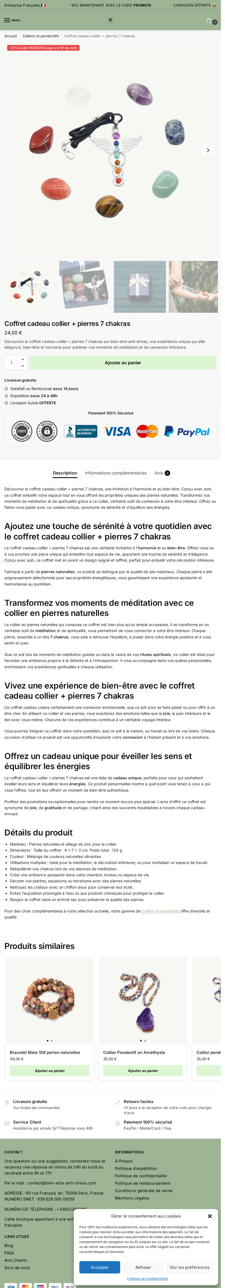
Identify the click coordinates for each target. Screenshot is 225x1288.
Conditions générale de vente (144, 1190)
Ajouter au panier (123, 362)
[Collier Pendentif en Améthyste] (143, 1001)
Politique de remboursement (142, 1183)
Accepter (100, 1267)
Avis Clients (15, 1260)
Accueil (10, 36)
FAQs (9, 1252)
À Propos (124, 1161)
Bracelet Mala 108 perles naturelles (45, 1052)
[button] (210, 1216)
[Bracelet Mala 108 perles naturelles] (50, 1001)
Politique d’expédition (136, 1168)
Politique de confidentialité (147, 1278)
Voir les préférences (190, 1267)
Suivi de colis (17, 1267)
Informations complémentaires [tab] (116, 473)
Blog (8, 1245)
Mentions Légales (132, 1198)
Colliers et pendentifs (40, 36)
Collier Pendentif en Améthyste (134, 1052)
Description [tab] (65, 473)
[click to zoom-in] (110, 150)
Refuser (143, 1267)
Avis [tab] (161, 473)
